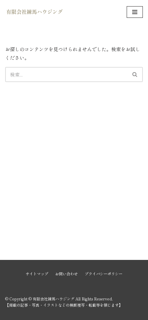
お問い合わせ (66, 273)
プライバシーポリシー (104, 273)
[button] (134, 74)
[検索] (135, 74)
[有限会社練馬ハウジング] (34, 12)
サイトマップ (36, 273)
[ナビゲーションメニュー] (135, 12)
